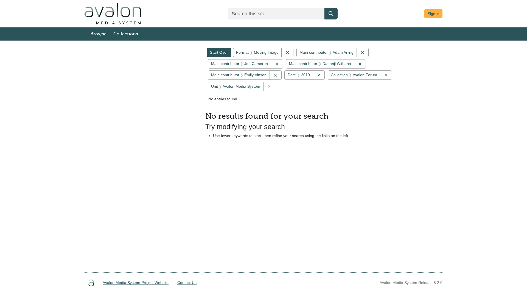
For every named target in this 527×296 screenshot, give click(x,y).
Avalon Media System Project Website (136, 282)
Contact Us (187, 282)
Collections (125, 34)
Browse (98, 34)
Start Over (219, 52)
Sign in (433, 14)
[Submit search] (331, 13)
